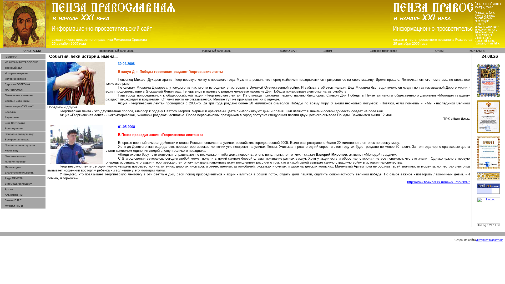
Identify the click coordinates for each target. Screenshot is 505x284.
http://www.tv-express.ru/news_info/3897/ (438, 182)
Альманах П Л (14, 194)
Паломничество (15, 156)
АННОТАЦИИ (32, 50)
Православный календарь (116, 50)
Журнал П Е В (14, 205)
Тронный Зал (13, 67)
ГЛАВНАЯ (11, 56)
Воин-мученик (14, 128)
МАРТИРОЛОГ (14, 89)
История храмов (15, 78)
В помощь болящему (18, 183)
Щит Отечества (15, 122)
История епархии (16, 73)
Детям (328, 50)
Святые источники (17, 100)
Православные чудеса (20, 145)
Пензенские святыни (19, 95)
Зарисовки (12, 117)
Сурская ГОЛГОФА (17, 84)
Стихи (439, 50)
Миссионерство (15, 161)
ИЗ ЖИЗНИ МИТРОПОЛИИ (21, 62)
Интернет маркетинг (489, 239)
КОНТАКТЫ (477, 50)
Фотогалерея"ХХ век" (19, 106)
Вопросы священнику (19, 134)
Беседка (10, 111)
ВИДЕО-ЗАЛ (288, 50)
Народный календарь (216, 50)
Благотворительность (19, 172)
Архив (9, 189)
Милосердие (13, 167)
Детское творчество (383, 50)
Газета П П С (13, 200)
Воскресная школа (17, 139)
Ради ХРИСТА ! (14, 178)
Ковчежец (11, 150)
